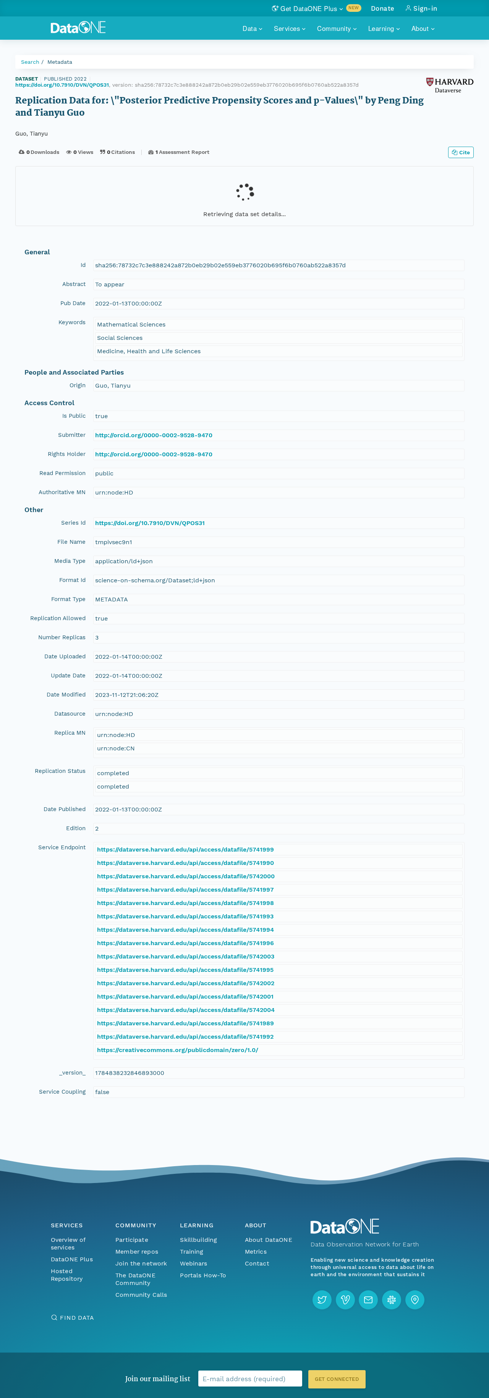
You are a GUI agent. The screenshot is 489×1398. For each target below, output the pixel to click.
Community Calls (141, 1294)
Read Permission (62, 473)
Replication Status (60, 771)
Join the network (141, 1263)
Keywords (72, 322)
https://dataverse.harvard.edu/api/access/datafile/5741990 (185, 862)
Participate (131, 1239)
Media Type (70, 561)
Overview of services (68, 1243)
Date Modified (66, 694)
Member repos (136, 1251)
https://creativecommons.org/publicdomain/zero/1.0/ (177, 1050)
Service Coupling (62, 1091)
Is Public (74, 415)
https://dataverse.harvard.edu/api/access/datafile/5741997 (185, 889)
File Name (71, 541)
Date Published (65, 809)
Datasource (70, 713)
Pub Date (73, 303)
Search (30, 62)
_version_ (72, 1072)
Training (191, 1251)
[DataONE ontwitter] (322, 1299)
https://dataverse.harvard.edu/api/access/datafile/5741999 (185, 849)
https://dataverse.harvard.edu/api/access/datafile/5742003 (185, 956)
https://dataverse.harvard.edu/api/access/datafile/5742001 (185, 996)
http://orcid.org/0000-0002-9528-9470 (153, 435)
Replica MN (70, 732)
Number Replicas (62, 637)
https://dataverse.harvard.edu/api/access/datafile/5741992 (185, 1036)
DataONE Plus (72, 1259)
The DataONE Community (135, 1279)
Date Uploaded (65, 656)
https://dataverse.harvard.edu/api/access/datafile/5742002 (185, 983)
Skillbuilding (198, 1239)
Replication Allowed (58, 618)
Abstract (74, 284)
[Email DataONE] (368, 1299)
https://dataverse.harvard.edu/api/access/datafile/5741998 (185, 903)
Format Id (72, 580)
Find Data (77, 1317)
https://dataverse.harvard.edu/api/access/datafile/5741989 (185, 1023)
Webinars (193, 1263)
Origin (78, 385)
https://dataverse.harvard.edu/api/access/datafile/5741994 (185, 929)
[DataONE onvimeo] (345, 1299)
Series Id (73, 522)
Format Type (68, 599)
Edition (76, 828)
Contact (257, 1263)
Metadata (59, 62)
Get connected (337, 1379)
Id (83, 265)
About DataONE (268, 1239)
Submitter (72, 435)
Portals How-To (203, 1275)
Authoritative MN (62, 492)
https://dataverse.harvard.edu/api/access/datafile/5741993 (185, 916)
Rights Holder (67, 454)
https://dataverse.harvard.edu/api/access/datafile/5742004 (186, 1009)
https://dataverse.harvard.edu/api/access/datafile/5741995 (185, 969)
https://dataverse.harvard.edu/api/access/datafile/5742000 (186, 876)
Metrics (256, 1251)
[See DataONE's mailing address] (414, 1299)
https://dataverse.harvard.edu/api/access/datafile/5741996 (185, 943)
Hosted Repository (67, 1274)
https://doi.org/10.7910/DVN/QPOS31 (62, 85)
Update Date (68, 675)
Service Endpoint (62, 847)
